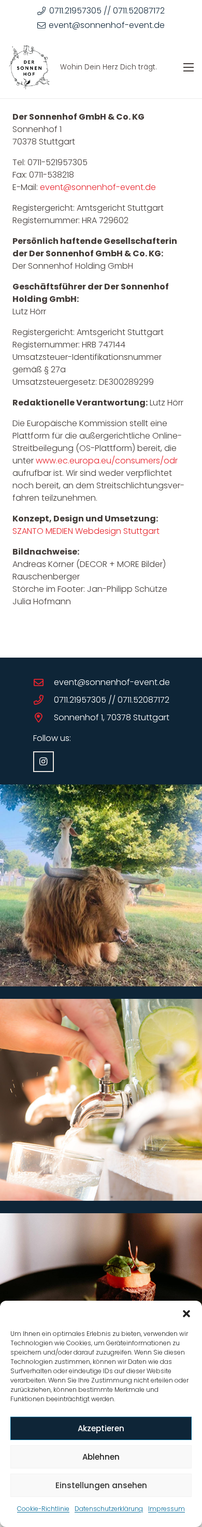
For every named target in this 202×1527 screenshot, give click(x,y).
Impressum (166, 1508)
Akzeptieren (101, 1428)
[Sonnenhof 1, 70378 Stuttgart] (43, 717)
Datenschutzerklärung (109, 1508)
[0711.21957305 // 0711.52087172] (43, 700)
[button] (186, 1313)
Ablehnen (101, 1456)
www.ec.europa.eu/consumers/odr (107, 461)
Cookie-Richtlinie (43, 1508)
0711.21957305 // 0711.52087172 (111, 700)
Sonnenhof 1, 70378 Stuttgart (111, 717)
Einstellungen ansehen (101, 1485)
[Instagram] (43, 761)
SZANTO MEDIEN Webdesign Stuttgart (86, 531)
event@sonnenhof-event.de (98, 187)
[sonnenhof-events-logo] (29, 67)
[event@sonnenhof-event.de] (43, 682)
